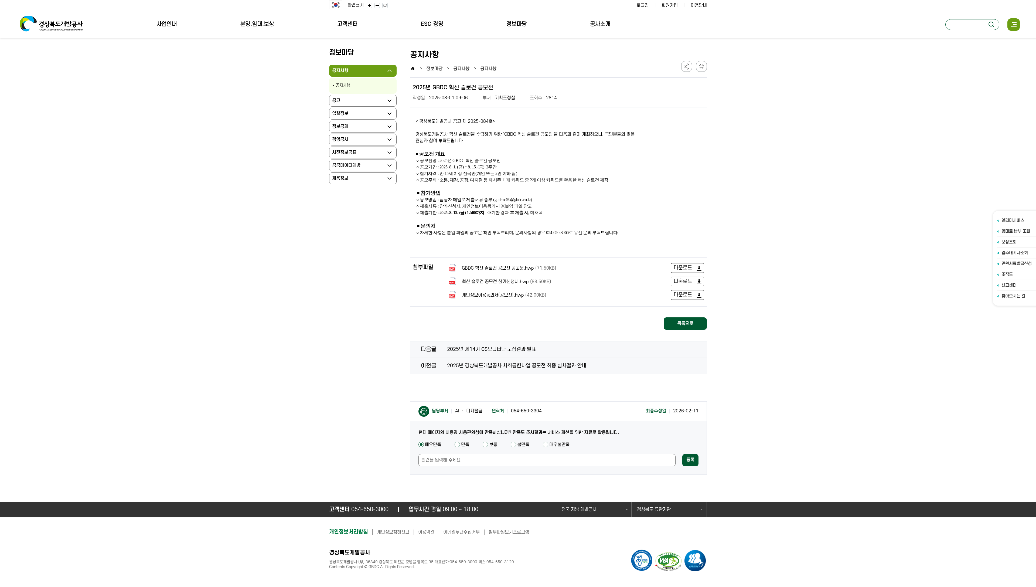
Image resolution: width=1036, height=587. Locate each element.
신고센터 (1009, 285)
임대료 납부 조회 (1015, 231)
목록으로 (685, 323)
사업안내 (166, 24)
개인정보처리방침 (348, 532)
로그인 (642, 5)
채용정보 (342, 180)
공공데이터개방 (348, 167)
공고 (338, 102)
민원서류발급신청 (1016, 263)
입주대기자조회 (1014, 252)
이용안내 (699, 5)
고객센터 (347, 24)
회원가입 (670, 5)
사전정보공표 (346, 154)
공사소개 (600, 24)
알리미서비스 (1012, 220)
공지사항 (342, 72)
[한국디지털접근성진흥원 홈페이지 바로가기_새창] (669, 562)
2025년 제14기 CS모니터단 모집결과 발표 (491, 349)
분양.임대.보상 (257, 24)
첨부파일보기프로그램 (509, 532)
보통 (493, 444)
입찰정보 (342, 115)
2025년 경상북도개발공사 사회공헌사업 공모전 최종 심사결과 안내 (516, 366)
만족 (465, 444)
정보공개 (342, 128)
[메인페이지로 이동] (51, 25)
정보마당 (516, 24)
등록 (690, 459)
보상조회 (1009, 242)
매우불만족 (559, 444)
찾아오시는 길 (1013, 296)
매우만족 (433, 444)
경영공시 (342, 141)
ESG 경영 (432, 24)
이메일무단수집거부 (461, 532)
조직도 (1007, 274)
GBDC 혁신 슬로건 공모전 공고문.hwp (509, 268)
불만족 (523, 444)
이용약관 (426, 532)
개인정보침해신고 (393, 532)
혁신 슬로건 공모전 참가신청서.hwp (506, 281)
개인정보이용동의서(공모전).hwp (504, 295)
